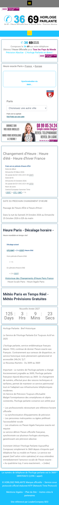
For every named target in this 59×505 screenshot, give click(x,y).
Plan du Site (31, 492)
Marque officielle (34, 482)
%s (8, 262)
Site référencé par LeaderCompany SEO (29, 502)
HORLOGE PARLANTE (14, 482)
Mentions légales (14, 492)
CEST (16, 274)
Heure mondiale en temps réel (15, 235)
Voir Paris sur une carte (15, 117)
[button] (29, 3)
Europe (38, 66)
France (29, 66)
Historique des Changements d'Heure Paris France (29, 278)
